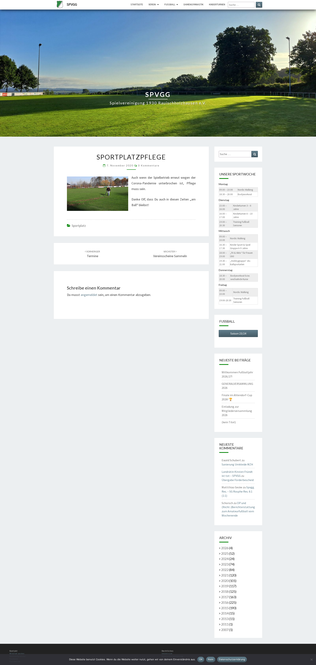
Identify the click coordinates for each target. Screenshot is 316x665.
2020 (224, 581)
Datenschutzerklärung (232, 659)
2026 (224, 548)
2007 (224, 630)
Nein (210, 659)
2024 (224, 559)
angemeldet (89, 295)
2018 (224, 591)
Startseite (137, 4)
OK (201, 659)
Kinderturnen (217, 4)
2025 (224, 553)
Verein (152, 4)
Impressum (167, 653)
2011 (224, 624)
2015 (224, 608)
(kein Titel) (229, 422)
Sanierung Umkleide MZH (237, 464)
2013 (224, 619)
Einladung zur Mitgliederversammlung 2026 (237, 411)
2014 (224, 613)
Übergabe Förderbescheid (238, 480)
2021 (224, 575)
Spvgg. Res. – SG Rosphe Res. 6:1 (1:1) (238, 491)
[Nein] (311, 659)
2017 (224, 597)
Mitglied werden (17, 653)
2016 (224, 602)
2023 (224, 564)
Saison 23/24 (238, 333)
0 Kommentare (148, 165)
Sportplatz (79, 225)
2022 (224, 570)
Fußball (169, 4)
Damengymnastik (194, 4)
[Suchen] (259, 5)
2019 (224, 586)
